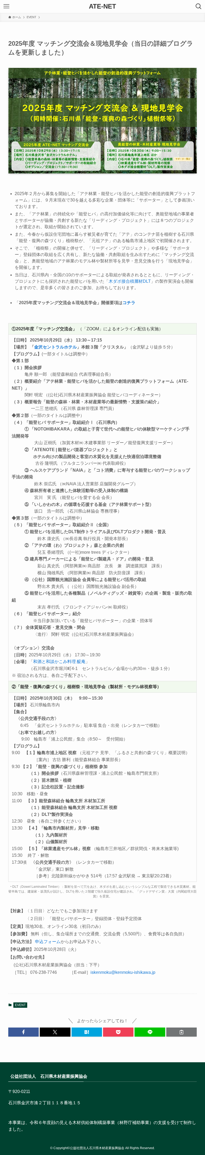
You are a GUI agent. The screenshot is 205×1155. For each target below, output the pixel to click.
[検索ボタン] (198, 6)
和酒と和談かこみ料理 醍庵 (59, 661)
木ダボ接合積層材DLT (130, 281)
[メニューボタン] (6, 6)
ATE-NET (102, 6)
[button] (23, 1032)
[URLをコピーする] (181, 1032)
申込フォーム (48, 941)
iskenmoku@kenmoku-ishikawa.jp (122, 972)
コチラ (129, 302)
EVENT (20, 1005)
